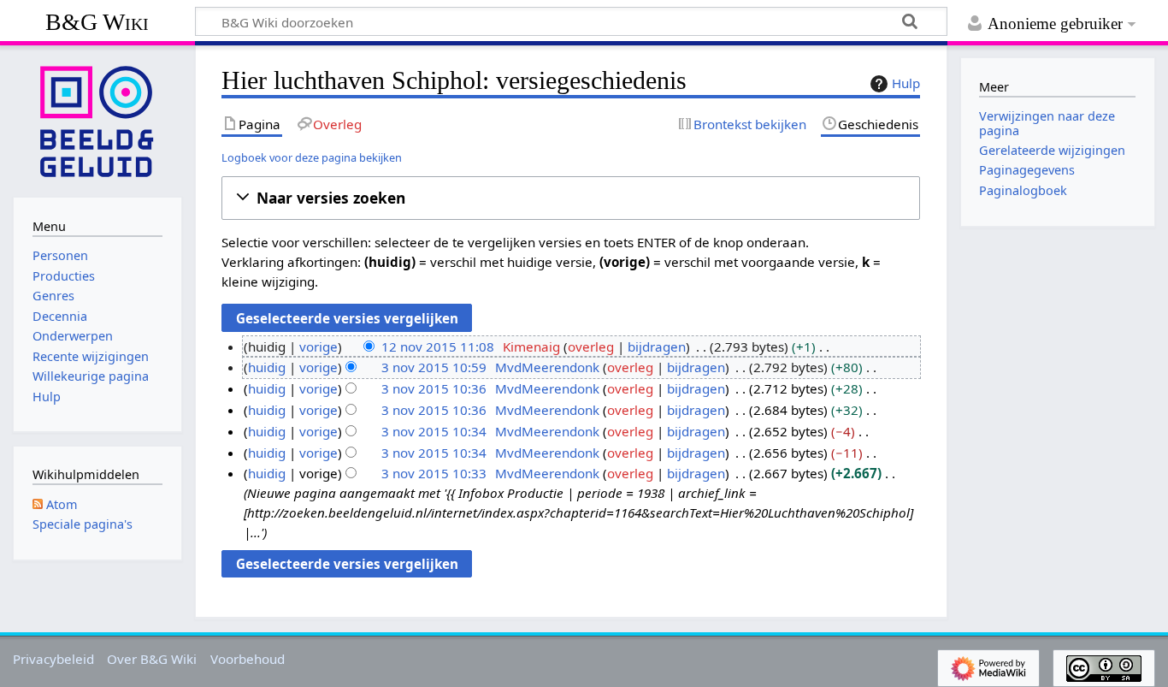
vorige (318, 346)
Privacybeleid (53, 658)
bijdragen (657, 346)
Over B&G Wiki (152, 658)
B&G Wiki (97, 22)
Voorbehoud (247, 658)
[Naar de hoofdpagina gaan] (97, 120)
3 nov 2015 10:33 (434, 473)
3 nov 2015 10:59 (434, 367)
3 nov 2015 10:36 (434, 388)
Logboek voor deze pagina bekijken (311, 157)
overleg (591, 346)
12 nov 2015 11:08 (437, 346)
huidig (267, 367)
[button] (570, 198)
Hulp (906, 83)
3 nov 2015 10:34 (434, 431)
